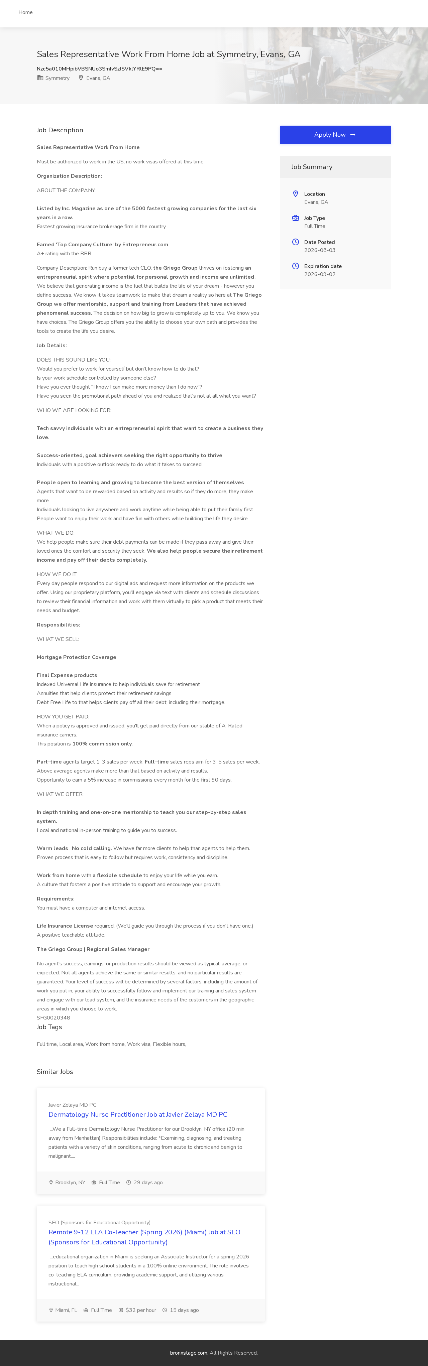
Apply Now (330, 135)
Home (25, 12)
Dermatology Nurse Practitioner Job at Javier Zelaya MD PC (137, 1114)
